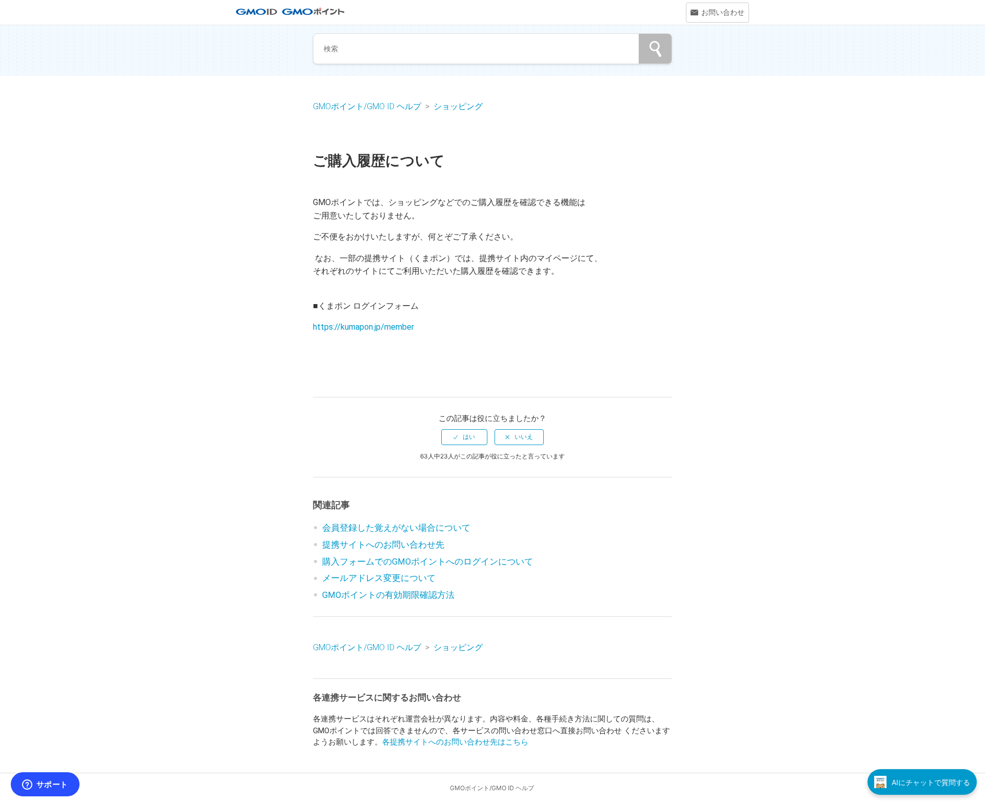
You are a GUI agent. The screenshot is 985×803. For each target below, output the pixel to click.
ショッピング (458, 106)
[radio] (464, 437)
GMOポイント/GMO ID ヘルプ (368, 106)
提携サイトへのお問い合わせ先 (383, 545)
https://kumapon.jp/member (363, 327)
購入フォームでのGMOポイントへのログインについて (427, 562)
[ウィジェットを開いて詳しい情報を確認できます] (45, 785)
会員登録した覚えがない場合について (396, 528)
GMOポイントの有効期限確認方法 (388, 595)
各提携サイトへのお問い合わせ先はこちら (455, 742)
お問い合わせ (722, 12)
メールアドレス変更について (379, 578)
